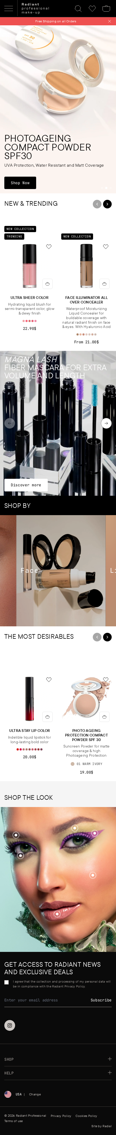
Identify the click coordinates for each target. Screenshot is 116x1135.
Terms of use (13, 1121)
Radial (107, 1126)
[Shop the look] (92, 875)
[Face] (48, 570)
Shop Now (23, 182)
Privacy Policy (61, 1116)
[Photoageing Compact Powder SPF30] (58, 109)
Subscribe (101, 1000)
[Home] (35, 8)
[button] (93, 875)
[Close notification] (109, 21)
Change (35, 1094)
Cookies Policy (86, 1116)
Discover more (26, 484)
